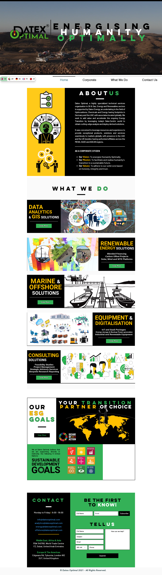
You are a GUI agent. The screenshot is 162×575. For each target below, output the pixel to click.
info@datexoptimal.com (48, 519)
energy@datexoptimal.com (49, 526)
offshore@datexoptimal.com (48, 530)
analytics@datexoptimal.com (49, 523)
